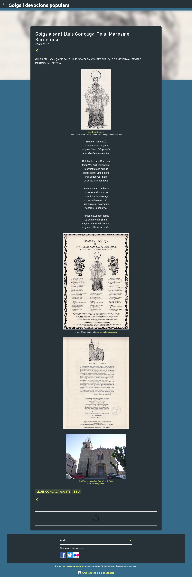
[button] (37, 50)
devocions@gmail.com (126, 566)
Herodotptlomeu (98, 483)
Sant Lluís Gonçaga (96, 132)
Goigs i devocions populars (38, 5)
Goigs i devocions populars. (69, 566)
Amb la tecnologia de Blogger (97, 572)
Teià (77, 491)
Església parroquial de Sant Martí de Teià (96, 481)
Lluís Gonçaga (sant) (53, 491)
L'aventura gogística (108, 332)
